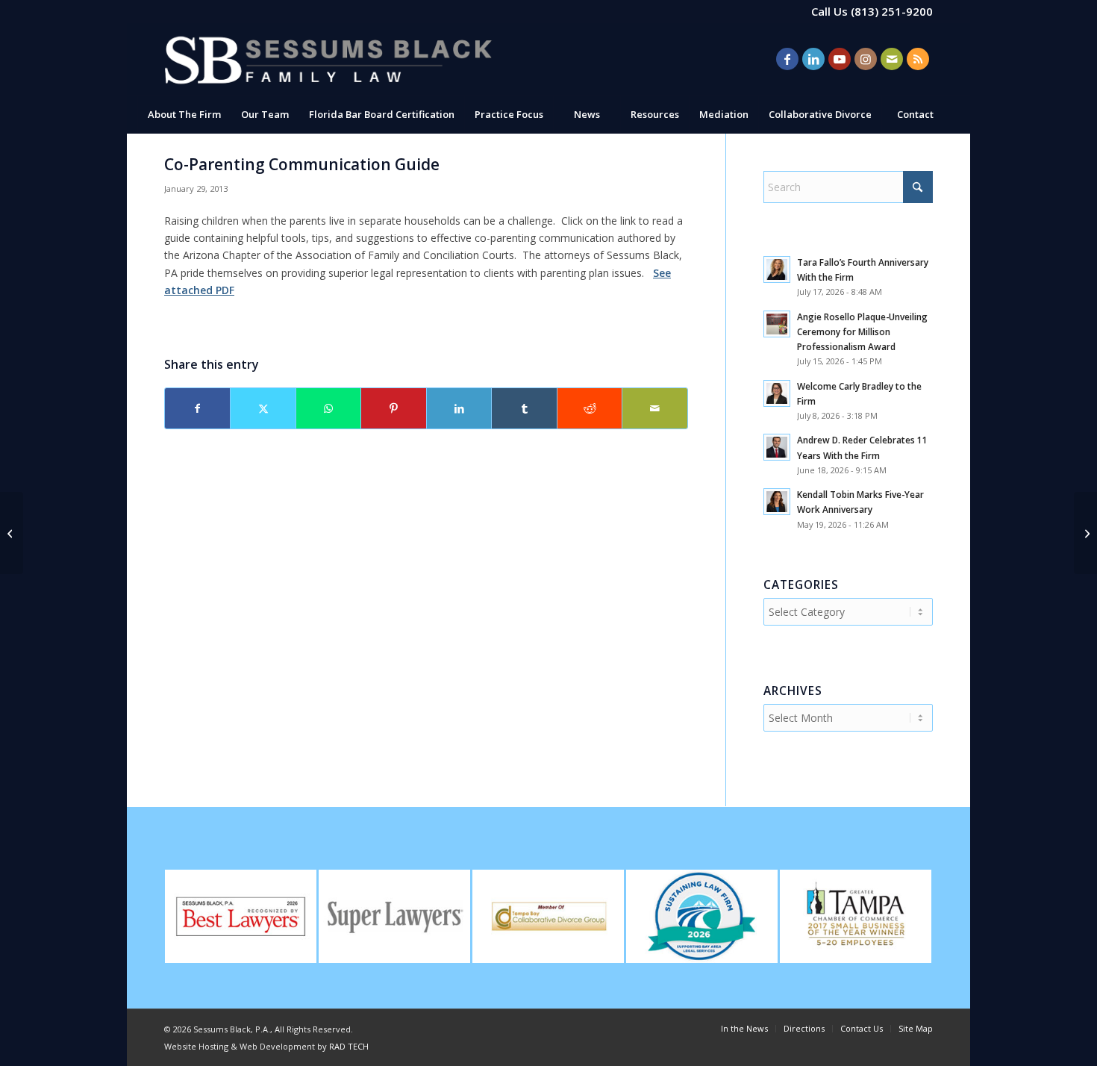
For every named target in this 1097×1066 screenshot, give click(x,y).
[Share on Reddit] (589, 408)
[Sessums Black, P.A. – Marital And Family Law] (328, 59)
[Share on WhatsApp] (328, 408)
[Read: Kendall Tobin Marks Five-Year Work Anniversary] (776, 501)
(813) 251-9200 (892, 11)
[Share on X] (263, 408)
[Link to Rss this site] (918, 59)
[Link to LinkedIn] (813, 59)
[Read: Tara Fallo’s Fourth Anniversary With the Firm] (776, 269)
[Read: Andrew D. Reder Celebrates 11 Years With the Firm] (776, 447)
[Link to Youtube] (839, 59)
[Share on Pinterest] (393, 408)
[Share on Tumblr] (524, 408)
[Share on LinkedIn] (459, 408)
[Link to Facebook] (787, 59)
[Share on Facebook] (197, 408)
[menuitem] (184, 114)
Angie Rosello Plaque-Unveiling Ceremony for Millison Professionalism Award (862, 331)
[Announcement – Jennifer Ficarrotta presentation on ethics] (11, 533)
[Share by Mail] (654, 408)
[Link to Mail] (892, 59)
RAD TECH (349, 1046)
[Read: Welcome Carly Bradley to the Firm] (776, 393)
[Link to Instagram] (865, 59)
